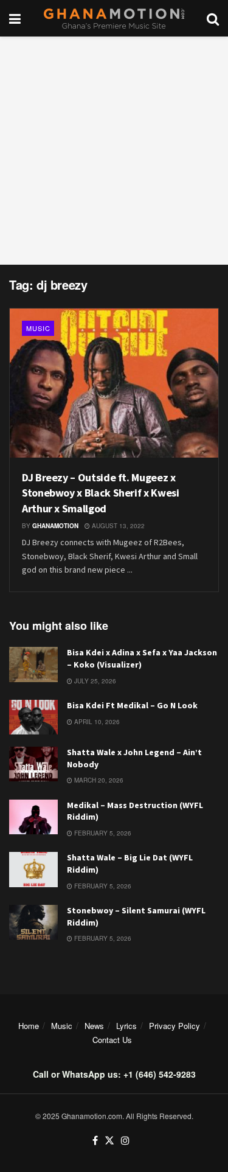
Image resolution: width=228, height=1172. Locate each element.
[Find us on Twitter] (109, 1140)
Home (28, 1025)
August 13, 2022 (117, 525)
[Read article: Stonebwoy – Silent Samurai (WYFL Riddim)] (33, 922)
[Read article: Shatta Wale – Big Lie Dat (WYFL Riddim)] (33, 869)
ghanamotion (55, 525)
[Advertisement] (114, 151)
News (94, 1025)
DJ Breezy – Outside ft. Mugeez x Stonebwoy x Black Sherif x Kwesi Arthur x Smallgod (100, 492)
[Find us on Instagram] (125, 1140)
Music (38, 328)
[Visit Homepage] (114, 19)
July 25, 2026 (94, 681)
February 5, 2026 (101, 833)
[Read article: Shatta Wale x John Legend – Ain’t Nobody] (33, 764)
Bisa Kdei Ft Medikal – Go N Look (132, 705)
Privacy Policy (174, 1025)
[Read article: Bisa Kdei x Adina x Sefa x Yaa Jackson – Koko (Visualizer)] (33, 664)
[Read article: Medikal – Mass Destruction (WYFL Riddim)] (33, 817)
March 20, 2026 (97, 780)
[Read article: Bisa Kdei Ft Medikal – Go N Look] (33, 717)
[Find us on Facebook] (95, 1140)
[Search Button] (213, 18)
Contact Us (112, 1039)
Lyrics (126, 1025)
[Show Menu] (15, 18)
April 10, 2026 (96, 721)
